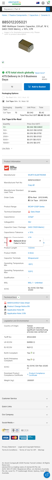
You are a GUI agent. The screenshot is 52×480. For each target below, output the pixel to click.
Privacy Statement (9, 447)
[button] (3, 3)
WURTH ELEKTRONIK (37, 175)
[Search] (48, 9)
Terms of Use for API (27, 450)
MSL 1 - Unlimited (35, 283)
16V (29, 222)
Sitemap (41, 450)
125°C (30, 271)
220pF (31, 217)
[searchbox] (24, 9)
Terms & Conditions (9, 450)
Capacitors (33, 15)
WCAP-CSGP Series (36, 207)
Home (4, 15)
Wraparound (33, 258)
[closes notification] (40, 241)
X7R (29, 237)
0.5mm (31, 253)
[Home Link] (19, 3)
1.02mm (31, 248)
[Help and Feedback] (47, 475)
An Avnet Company (9, 463)
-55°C (30, 264)
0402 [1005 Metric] (36, 227)
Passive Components (18, 15)
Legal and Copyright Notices (29, 447)
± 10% (30, 232)
